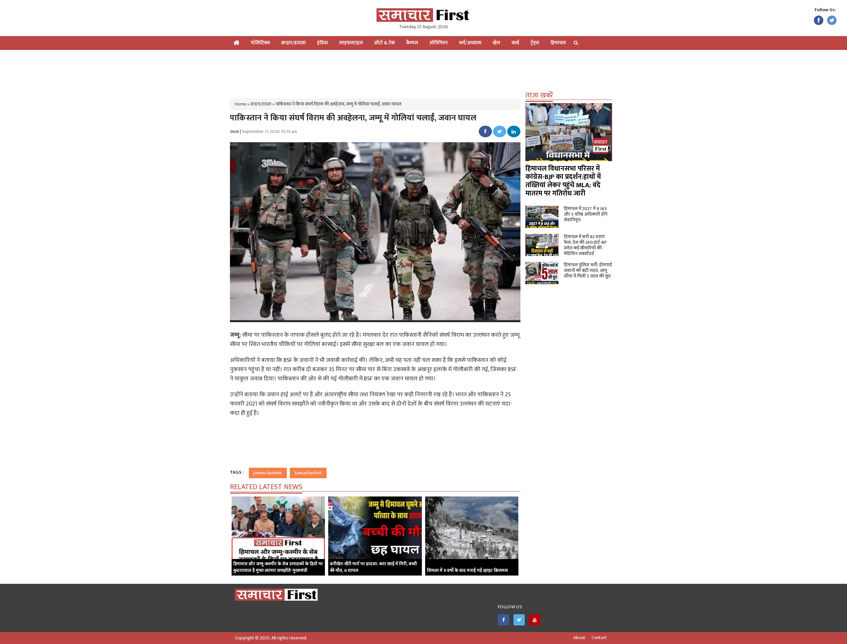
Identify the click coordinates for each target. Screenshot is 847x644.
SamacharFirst (308, 473)
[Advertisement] (423, 71)
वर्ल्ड (515, 43)
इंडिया (322, 43)
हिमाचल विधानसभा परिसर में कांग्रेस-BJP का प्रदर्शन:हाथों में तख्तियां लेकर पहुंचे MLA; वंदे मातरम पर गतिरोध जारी (563, 181)
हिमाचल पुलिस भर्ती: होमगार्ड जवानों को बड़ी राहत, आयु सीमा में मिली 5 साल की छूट (588, 270)
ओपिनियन (438, 43)
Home (240, 104)
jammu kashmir (267, 473)
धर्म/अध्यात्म (470, 43)
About (579, 638)
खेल (496, 43)
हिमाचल (558, 43)
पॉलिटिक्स (260, 43)
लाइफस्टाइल (351, 43)
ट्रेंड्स (534, 43)
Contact (599, 638)
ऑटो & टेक (384, 43)
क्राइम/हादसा (293, 43)
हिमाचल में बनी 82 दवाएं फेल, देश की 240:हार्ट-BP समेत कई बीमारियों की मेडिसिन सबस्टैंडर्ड (585, 245)
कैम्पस (412, 43)
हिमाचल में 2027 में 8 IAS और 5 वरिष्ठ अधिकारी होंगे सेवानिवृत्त (585, 214)
